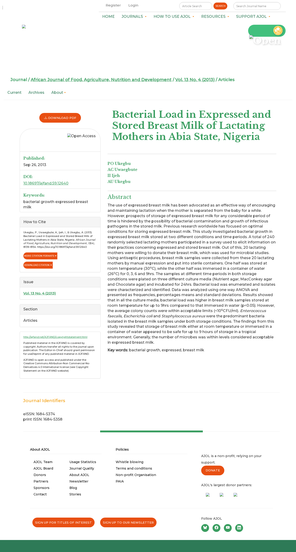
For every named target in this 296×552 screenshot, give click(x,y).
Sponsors (41, 488)
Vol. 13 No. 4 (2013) (195, 79)
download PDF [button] (61, 118)
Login (133, 5)
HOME (108, 16)
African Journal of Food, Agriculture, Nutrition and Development (101, 79)
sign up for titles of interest (63, 522)
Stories (75, 494)
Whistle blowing (129, 462)
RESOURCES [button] (214, 16)
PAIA (120, 481)
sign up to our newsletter (128, 522)
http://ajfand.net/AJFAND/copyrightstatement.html (55, 337)
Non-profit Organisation (136, 475)
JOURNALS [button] (133, 16)
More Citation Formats (39, 255)
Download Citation (37, 265)
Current (14, 92)
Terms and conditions (134, 468)
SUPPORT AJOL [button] (252, 16)
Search (220, 5)
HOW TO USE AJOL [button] (173, 16)
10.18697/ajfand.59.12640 (45, 183)
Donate (213, 470)
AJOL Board (43, 468)
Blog (73, 488)
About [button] (57, 92)
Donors (40, 475)
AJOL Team (43, 462)
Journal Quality (81, 468)
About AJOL (79, 475)
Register (113, 5)
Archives (36, 92)
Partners (41, 481)
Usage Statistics (82, 462)
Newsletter (78, 481)
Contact (40, 494)
